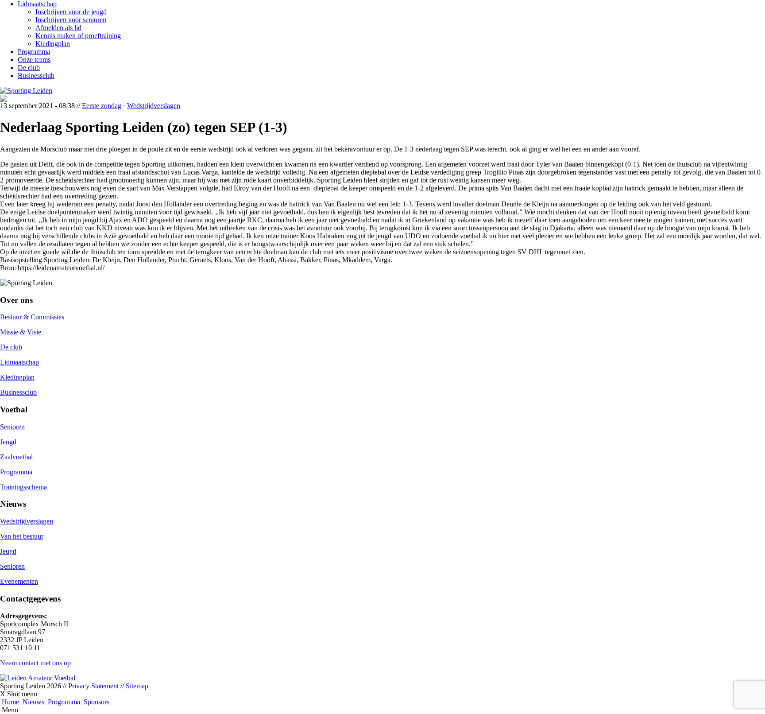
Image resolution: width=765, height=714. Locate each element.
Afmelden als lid (58, 27)
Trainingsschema (23, 487)
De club (29, 67)
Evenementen (19, 581)
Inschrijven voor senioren (70, 19)
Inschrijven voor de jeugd (71, 12)
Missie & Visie (20, 332)
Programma (34, 51)
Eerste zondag (101, 105)
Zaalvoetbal (16, 457)
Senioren (12, 427)
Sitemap (137, 686)
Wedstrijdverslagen (153, 105)
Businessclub (36, 75)
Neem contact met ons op (35, 663)
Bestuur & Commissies (32, 317)
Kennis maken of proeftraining (78, 35)
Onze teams (34, 59)
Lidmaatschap (37, 4)
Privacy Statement (93, 686)
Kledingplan (52, 43)
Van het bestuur (21, 536)
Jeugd (8, 442)
